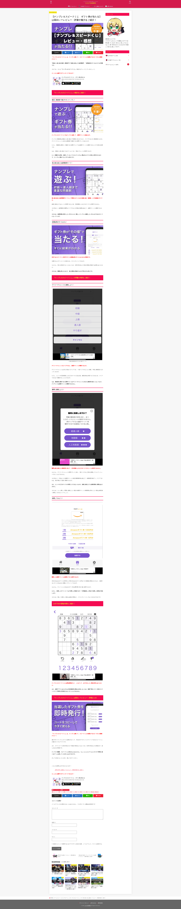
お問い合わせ (110, 6)
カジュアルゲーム (52, 12)
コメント (55, 808)
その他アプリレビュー (85, 6)
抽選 (93, 792)
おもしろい (55, 792)
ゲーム (73, 792)
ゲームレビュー (73, 6)
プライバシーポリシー (84, 903)
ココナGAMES (90, 3)
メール (54, 829)
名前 (54, 822)
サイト (53, 836)
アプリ (61, 792)
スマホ (78, 792)
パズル (89, 792)
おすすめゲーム (113, 55)
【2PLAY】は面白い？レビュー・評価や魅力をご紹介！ (69, 770)
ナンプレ (83, 792)
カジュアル (67, 792)
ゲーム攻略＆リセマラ (98, 6)
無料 (97, 792)
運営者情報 (100, 903)
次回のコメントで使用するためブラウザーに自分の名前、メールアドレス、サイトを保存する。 (78, 844)
